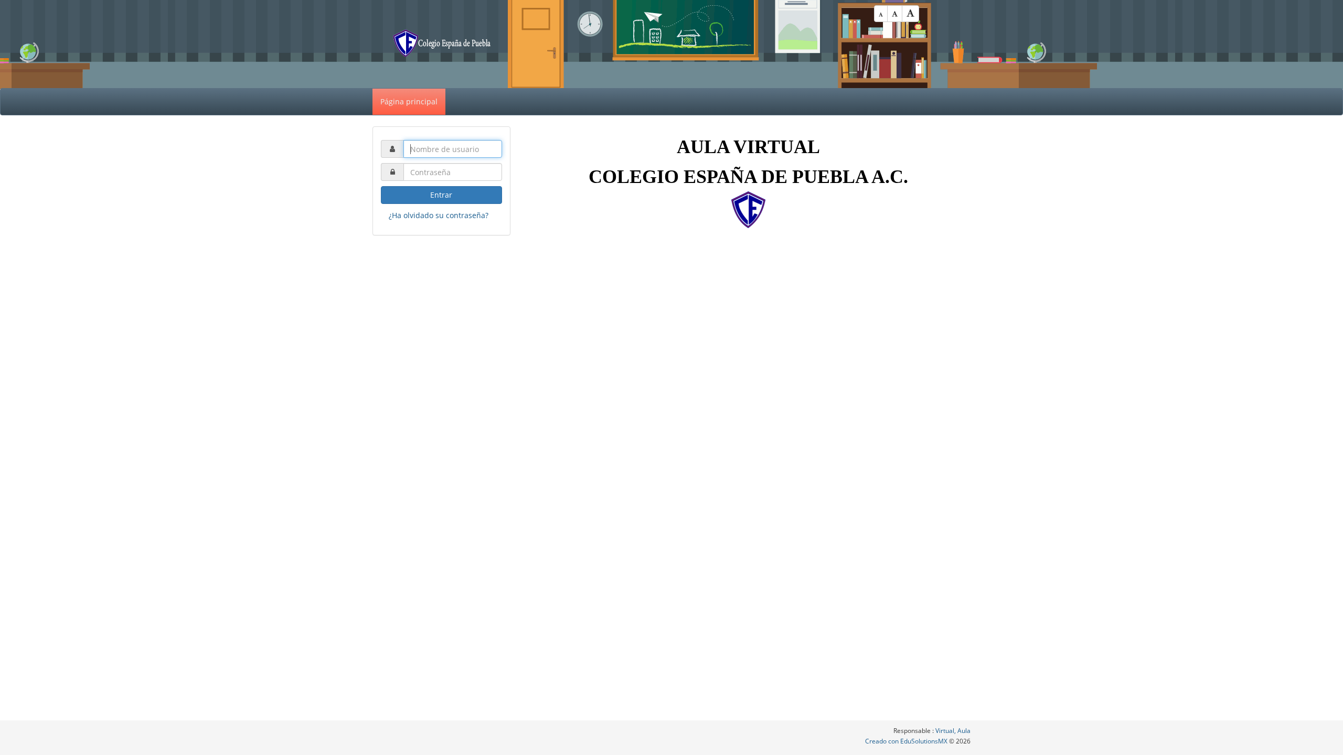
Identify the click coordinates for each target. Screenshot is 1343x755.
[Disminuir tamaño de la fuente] (881, 13)
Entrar (441, 195)
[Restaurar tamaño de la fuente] (894, 13)
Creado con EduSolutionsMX (907, 741)
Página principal (409, 101)
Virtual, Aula (953, 730)
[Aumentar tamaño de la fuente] (910, 13)
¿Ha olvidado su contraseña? (438, 215)
